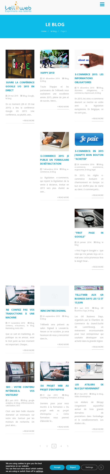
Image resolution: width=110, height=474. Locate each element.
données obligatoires (86, 90)
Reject (73, 467)
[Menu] (102, 4)
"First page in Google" (89, 234)
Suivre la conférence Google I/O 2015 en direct (20, 86)
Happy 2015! (48, 72)
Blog (25, 95)
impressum (89, 93)
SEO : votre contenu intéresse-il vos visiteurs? (20, 390)
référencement (27, 403)
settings (39, 471)
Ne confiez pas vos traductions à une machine (20, 313)
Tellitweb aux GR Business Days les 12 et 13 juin (89, 298)
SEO (18, 405)
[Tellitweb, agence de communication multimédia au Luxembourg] (17, 13)
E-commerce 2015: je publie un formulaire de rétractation (54, 159)
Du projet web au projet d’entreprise (54, 387)
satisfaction (10, 405)
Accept (57, 467)
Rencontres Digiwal (53, 310)
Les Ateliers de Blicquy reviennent (89, 386)
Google (31, 95)
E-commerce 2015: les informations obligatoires (89, 78)
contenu (9, 325)
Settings (89, 467)
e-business (20, 325)
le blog (8, 98)
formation (53, 397)
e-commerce (80, 167)
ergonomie (79, 169)
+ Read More (28, 120)
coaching (44, 397)
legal (94, 169)
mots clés (19, 328)
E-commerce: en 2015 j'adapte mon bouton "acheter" (89, 154)
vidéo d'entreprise (83, 396)
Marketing (10, 328)
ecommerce (98, 167)
